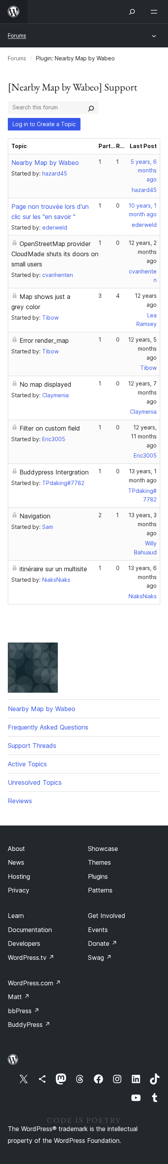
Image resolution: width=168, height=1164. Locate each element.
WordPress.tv (31, 957)
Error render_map (44, 340)
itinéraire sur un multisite (53, 569)
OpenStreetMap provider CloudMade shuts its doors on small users (54, 254)
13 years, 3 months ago (143, 524)
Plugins (98, 876)
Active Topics (27, 764)
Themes (99, 862)
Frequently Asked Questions (48, 727)
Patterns (100, 890)
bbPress (23, 1011)
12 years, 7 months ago (142, 392)
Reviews (20, 801)
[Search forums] (91, 107)
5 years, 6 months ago (143, 170)
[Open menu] (155, 12)
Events (98, 930)
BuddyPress (29, 1024)
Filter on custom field (50, 428)
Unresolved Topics (35, 782)
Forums (17, 35)
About (16, 849)
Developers (24, 943)
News (16, 862)
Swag (100, 957)
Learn (16, 916)
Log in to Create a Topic (44, 124)
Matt (19, 997)
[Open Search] (132, 12)
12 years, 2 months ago (143, 251)
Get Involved (106, 916)
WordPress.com (34, 983)
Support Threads (32, 745)
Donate (102, 943)
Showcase (103, 849)
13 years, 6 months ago (142, 577)
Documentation (30, 930)
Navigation (35, 516)
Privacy (18, 890)
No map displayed (45, 384)
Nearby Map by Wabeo (45, 163)
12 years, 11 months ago (144, 436)
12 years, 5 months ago (142, 348)
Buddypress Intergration (54, 472)
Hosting (19, 876)
